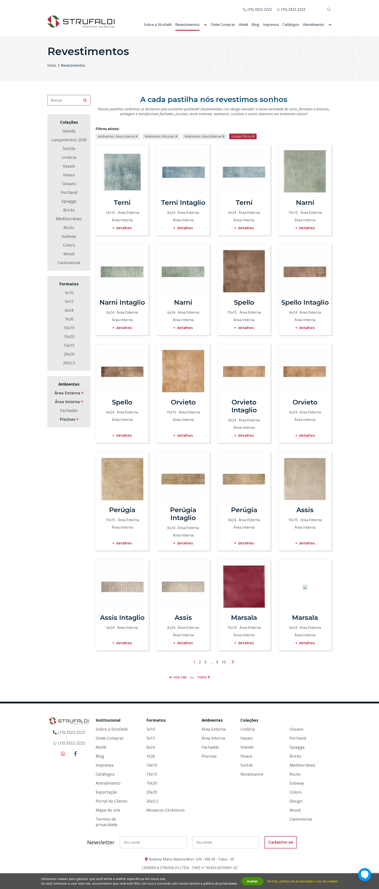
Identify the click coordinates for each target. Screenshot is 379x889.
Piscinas (67, 419)
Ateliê (243, 24)
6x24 (69, 310)
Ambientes (212, 720)
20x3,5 (69, 363)
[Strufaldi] (80, 21)
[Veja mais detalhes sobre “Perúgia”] (122, 479)
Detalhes (124, 228)
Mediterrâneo (69, 219)
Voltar (180, 677)
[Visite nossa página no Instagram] (63, 753)
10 (224, 662)
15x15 (69, 345)
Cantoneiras (68, 263)
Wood (68, 254)
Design (296, 801)
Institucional (108, 720)
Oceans (69, 184)
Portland (69, 192)
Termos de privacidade (107, 821)
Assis (305, 510)
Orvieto (183, 402)
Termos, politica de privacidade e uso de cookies (302, 881)
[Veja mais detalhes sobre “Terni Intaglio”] (183, 171)
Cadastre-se (280, 842)
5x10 (69, 293)
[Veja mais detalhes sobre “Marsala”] (244, 586)
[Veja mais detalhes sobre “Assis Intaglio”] (122, 586)
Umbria (69, 157)
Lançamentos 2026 (69, 140)
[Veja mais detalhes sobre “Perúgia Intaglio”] (183, 479)
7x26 (69, 319)
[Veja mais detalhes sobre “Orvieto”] (183, 371)
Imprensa (271, 24)
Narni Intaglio (122, 302)
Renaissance (251, 774)
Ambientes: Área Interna (116, 136)
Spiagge (69, 201)
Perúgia (122, 510)
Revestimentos (187, 24)
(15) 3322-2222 (260, 9)
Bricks (69, 210)
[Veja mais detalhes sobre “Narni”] (305, 171)
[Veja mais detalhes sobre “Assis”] (305, 479)
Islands (68, 131)
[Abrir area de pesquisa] (329, 9)
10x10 (69, 328)
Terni (122, 203)
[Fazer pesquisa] (85, 100)
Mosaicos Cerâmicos (165, 810)
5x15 (69, 301)
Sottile (69, 148)
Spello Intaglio (305, 302)
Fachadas (69, 410)
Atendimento (313, 24)
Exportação (106, 792)
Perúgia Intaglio (183, 514)
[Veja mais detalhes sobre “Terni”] (122, 171)
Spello (244, 302)
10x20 (69, 336)
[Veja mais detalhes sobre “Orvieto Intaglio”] (244, 371)
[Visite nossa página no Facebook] (75, 753)
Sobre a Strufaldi (158, 24)
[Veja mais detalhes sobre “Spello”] (244, 271)
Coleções (249, 720)
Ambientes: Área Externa (203, 136)
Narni (305, 203)
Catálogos (290, 24)
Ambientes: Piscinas (159, 136)
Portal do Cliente (111, 801)
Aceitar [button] (252, 881)
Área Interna (67, 402)
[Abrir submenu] (205, 24)
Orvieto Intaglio (244, 406)
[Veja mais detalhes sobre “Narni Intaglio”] (122, 271)
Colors (69, 245)
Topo (202, 677)
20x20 (69, 354)
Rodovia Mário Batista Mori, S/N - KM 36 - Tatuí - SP (191, 859)
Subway (69, 236)
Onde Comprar (223, 24)
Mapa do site (108, 810)
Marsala (244, 618)
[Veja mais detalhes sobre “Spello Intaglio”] (305, 271)
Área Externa (67, 393)
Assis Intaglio (122, 618)
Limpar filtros (241, 136)
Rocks (68, 227)
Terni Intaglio (183, 203)
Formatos (156, 720)
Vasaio (69, 166)
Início (51, 65)
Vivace (69, 175)
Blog (255, 24)
